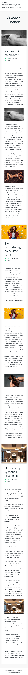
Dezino (3, 2)
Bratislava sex (8, 79)
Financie (8, 60)
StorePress (17, 672)
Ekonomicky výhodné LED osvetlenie (12, 472)
